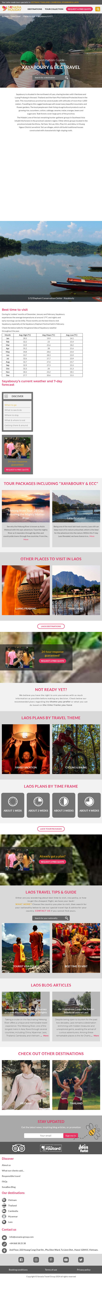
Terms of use (51, 1269)
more (45, 1036)
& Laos (75, 2)
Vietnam (35, 2)
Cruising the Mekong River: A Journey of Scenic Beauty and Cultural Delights (26, 1011)
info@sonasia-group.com (21, 1236)
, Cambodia (55, 2)
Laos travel (16, 16)
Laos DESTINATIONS (51, 626)
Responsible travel (11, 1176)
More (26, 539)
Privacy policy (83, 1269)
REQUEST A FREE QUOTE (52, 661)
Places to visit (29, 16)
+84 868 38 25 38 (17, 1243)
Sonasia (5, 16)
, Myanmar (66, 2)
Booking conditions (18, 1269)
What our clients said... (13, 1170)
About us (6, 1165)
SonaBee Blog (9, 1187)
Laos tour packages (51, 829)
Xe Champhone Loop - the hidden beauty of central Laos (76, 1011)
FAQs (4, 1181)
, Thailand (44, 2)
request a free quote (17, 469)
